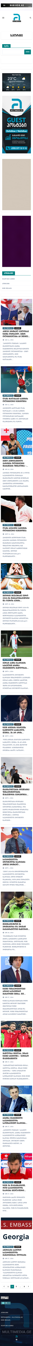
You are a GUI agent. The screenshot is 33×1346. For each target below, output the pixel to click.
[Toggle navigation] (3, 18)
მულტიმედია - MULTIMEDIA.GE (12, 1317)
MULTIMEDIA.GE (8, 328)
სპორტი (17, 328)
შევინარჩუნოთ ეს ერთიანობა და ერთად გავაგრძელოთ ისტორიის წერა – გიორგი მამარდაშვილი (16, 929)
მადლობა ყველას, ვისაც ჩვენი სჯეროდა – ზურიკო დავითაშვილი (16, 1055)
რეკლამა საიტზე (8, 279)
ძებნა (6, 46)
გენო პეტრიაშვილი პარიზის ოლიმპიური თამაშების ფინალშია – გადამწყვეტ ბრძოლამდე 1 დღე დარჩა (16, 466)
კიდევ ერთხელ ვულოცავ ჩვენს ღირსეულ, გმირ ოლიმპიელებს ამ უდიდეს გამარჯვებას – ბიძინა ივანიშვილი (16, 336)
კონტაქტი (6, 283)
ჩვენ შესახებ (7, 288)
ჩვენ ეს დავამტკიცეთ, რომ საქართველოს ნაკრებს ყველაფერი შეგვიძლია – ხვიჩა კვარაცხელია (14, 1190)
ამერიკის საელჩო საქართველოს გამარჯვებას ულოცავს (14, 1252)
